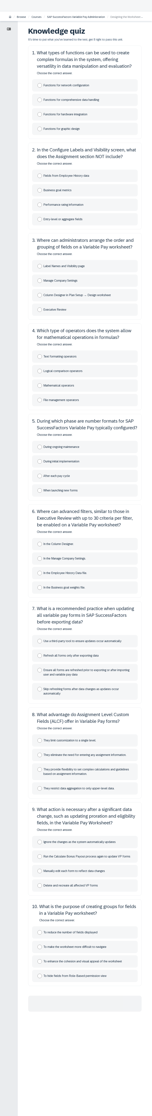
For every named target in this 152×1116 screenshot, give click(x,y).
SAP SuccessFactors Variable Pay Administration (76, 16)
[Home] (10, 17)
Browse (21, 16)
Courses (37, 16)
